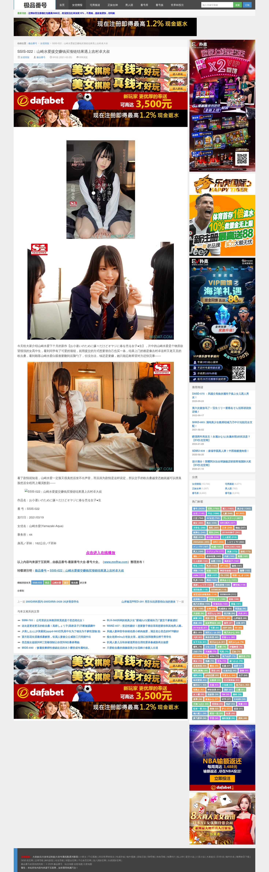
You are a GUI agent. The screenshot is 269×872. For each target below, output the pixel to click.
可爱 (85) (214, 627)
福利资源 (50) (228, 718)
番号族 (159, 5)
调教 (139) (198, 570)
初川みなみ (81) (217, 642)
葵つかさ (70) (236, 661)
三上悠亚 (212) (229, 537)
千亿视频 (92, 856)
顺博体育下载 (242, 856)
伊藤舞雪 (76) (236, 646)
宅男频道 (95, 5)
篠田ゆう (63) (200, 684)
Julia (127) (198, 575)
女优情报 (77, 5)
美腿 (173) (232, 551)
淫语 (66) (215, 670)
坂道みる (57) (212, 699)
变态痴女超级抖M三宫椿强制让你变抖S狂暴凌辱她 (50, 642)
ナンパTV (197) (200, 546)
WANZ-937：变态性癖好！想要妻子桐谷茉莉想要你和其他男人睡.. (145, 625)
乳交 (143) (212, 565)
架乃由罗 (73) (229, 656)
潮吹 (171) (198, 556)
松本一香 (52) (200, 708)
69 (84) (238, 627)
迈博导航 (39, 860)
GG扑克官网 (27, 860)
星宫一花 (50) (216, 713)
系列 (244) (214, 532)
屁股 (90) (209, 618)
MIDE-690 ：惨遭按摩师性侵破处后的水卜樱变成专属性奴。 (56, 647)
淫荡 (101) (236, 603)
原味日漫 (141, 856)
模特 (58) (237, 694)
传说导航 (59, 860)
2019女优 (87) (200, 627)
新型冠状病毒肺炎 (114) (205, 594)
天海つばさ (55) (201, 703)
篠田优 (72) (244, 656)
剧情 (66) (244, 670)
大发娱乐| (37, 856)
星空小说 (190, 856)
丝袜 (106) (234, 599)
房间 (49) (242, 718)
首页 (62, 5)
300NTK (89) (223, 618)
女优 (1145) (199, 513)
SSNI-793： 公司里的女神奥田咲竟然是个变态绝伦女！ (53, 620)
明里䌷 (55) (217, 703)
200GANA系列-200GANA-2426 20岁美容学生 (52, 601)
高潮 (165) (243, 556)
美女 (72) (197, 661)
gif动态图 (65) (212, 675)
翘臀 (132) (245, 570)
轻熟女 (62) (198, 689)
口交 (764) (198, 518)
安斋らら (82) (228, 637)
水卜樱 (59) (198, 694)
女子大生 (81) (200, 642)
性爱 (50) (230, 713)
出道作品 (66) (230, 670)
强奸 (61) (228, 689)
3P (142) (224, 565)
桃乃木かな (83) (232, 632)
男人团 (129, 5)
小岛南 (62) (227, 684)
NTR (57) (226, 699)
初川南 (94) (229, 613)
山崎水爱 (56, 582)
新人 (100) (198, 608)
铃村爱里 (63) (200, 680)
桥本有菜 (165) (214, 556)
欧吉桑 (74, 582)
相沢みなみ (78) (236, 642)
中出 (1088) (213, 513)
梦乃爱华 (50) (200, 718)
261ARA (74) (200, 656)
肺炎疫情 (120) (222, 584)
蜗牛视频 (131, 856)
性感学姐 (120, 856)
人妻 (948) (228, 513)
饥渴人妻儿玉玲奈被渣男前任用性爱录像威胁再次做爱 (137, 642)
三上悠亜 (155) (200, 561)
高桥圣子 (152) (231, 561)
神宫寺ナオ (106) (217, 599)
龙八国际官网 (99, 860)
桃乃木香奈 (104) (201, 603)
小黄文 (83, 856)
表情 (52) (214, 708)
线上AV (180, 856)
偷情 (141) (237, 565)
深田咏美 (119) (200, 589)
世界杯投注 (177, 5)
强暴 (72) (209, 661)
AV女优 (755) (213, 518)
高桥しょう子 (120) (202, 584)
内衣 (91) (242, 613)
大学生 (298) (199, 527)
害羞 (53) (242, 703)
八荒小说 (200, 856)
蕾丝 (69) (214, 665)
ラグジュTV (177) (215, 551)
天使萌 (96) (198, 613)
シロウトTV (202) (235, 542)
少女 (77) (209, 646)
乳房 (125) (198, 580)
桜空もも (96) (214, 613)
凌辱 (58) (197, 699)
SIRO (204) (218, 542)
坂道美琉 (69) (200, 665)
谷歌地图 (78, 863)
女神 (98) (211, 608)
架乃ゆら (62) (242, 684)
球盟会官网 (71, 860)
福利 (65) (197, 675)
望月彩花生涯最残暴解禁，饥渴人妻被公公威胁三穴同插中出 (56, 636)
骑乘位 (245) (199, 532)
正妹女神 (113, 5)
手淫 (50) (214, 718)
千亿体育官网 (84, 860)
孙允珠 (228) (213, 537)
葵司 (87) (228, 623)
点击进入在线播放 (100, 552)
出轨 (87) (240, 623)
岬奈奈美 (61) (214, 689)
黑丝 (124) (212, 580)
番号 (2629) (199, 508)
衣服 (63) (214, 684)
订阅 (247, 4)
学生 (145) (198, 565)
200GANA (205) (201, 542)
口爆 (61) (240, 689)
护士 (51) (226, 708)
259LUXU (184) (233, 546)
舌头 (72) (221, 661)
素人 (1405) (228, 508)
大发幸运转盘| (49, 856)
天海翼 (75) (210, 651)
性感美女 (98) (225, 608)
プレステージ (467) (232, 518)
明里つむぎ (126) (240, 575)
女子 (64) (243, 675)
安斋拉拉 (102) (220, 603)
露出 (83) (197, 632)
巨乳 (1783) (213, 508)
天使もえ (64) (229, 675)
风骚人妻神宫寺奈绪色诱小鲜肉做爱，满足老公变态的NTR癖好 (143, 631)
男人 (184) (198, 551)
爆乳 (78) (197, 646)
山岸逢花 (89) (240, 618)
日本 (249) (227, 527)
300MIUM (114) (219, 589)
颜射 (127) (212, 575)
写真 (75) (224, 651)
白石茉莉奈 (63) (232, 680)
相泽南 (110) (199, 599)
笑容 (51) (238, 708)
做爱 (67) (238, 665)
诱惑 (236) (198, 537)
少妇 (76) (197, 651)
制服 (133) (212, 570)
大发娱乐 (210, 856)
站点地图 (69, 863)
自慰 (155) (216, 561)
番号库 (144, 5)
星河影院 (73, 856)
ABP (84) (227, 627)
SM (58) (226, 694)
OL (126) (225, 575)
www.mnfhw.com (116, 562)
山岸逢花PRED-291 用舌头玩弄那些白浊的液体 (148, 601)
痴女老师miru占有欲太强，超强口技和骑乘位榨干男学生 (139, 636)
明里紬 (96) (240, 608)
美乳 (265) (214, 527)
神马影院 (49, 860)
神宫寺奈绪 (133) (228, 570)
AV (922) (240, 513)
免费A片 (171, 856)
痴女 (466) (198, 522)
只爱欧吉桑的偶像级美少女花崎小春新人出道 (132, 647)
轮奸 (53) (230, 703)
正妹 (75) (236, 651)
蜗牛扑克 (230, 856)
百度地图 (87, 863)
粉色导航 (161, 856)
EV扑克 (220, 856)
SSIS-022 (37, 582)
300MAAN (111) (228, 594)
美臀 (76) (221, 646)
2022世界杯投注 (106, 856)
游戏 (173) (245, 551)
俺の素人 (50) (200, 713)
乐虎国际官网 (114, 860)
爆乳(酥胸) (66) (200, 670)
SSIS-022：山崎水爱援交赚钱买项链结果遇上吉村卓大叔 (63, 51)
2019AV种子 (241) (231, 532)
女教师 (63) (215, 680)
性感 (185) (217, 546)
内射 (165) (229, 556)
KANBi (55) (240, 699)
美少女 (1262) (244, 508)
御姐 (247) (241, 527)
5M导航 (151, 856)
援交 (66, 582)
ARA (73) (214, 656)
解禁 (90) (197, 618)
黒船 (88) (197, 623)
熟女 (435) (212, 522)
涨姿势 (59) (213, 694)
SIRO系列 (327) (228, 522)
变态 (47, 582)
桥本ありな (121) (228, 580)
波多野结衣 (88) (213, 623)
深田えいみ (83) (213, 632)
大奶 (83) (197, 637)
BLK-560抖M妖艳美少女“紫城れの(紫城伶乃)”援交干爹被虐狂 (142, 620)
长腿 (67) (226, 665)
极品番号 (35, 5)
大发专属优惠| (62, 856)
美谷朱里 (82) (212, 637)
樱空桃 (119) (239, 584)
